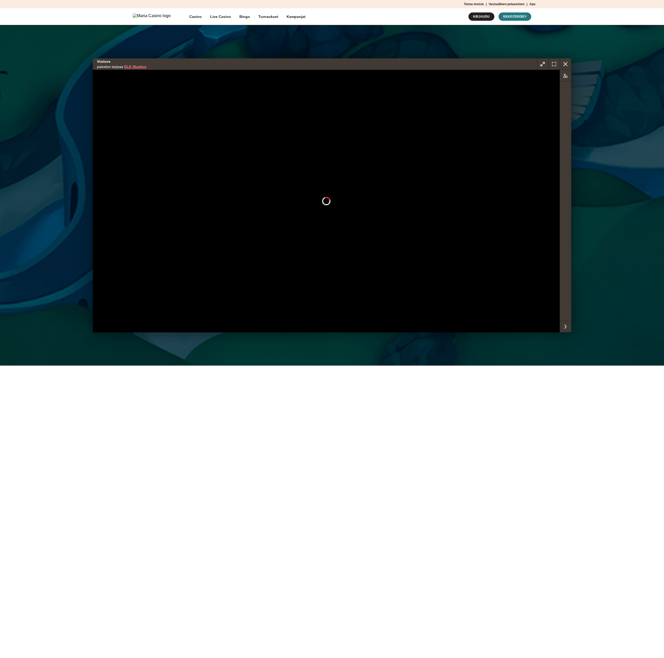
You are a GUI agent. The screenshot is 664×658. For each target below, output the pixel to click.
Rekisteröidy (515, 16)
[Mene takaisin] (565, 64)
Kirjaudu (481, 16)
